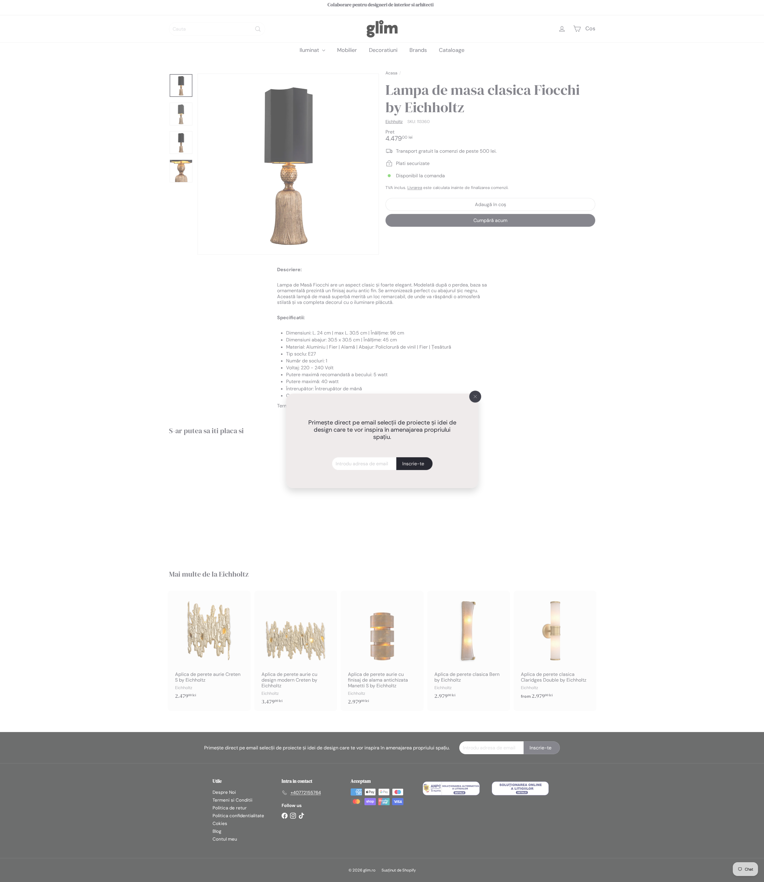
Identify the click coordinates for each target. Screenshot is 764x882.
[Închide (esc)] (475, 397)
